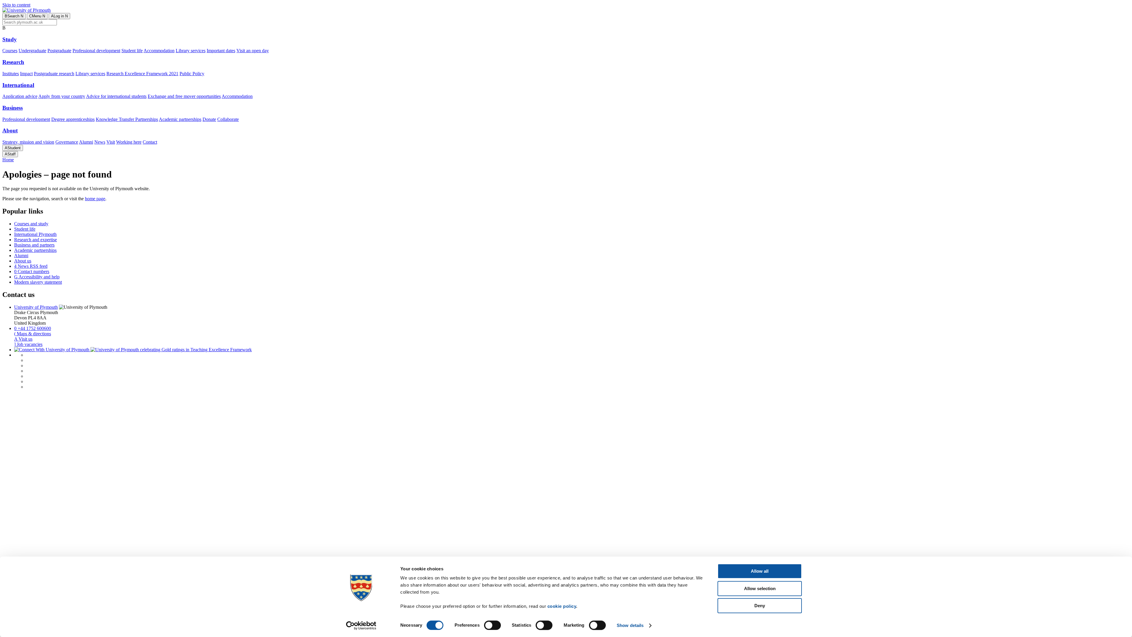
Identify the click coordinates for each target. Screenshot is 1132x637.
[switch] (492, 625)
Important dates (221, 50)
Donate (209, 119)
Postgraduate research (54, 73)
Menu (37, 16)
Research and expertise (35, 239)
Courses (9, 50)
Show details (630, 625)
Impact (26, 73)
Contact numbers (31, 271)
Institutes (10, 73)
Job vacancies (28, 344)
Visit (110, 142)
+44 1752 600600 (32, 328)
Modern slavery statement (38, 282)
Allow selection (760, 588)
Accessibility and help (37, 276)
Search (14, 16)
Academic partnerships (180, 119)
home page (95, 198)
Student (13, 148)
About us (22, 260)
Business (12, 108)
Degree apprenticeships (73, 119)
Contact (150, 142)
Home (8, 159)
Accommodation (159, 50)
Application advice (19, 96)
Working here (129, 142)
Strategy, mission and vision (28, 142)
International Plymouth (35, 234)
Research (13, 62)
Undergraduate (32, 50)
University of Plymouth (36, 307)
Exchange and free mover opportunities (184, 96)
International (18, 85)
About (10, 130)
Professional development (96, 50)
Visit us (23, 339)
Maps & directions (32, 333)
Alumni (86, 142)
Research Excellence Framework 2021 (142, 73)
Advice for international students (116, 96)
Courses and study (31, 223)
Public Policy (192, 73)
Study (9, 39)
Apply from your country (61, 96)
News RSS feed (30, 266)
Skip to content (16, 4)
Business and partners (34, 244)
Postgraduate (59, 50)
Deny (759, 605)
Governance (66, 142)
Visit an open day (252, 50)
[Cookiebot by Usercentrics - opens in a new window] (361, 625)
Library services (190, 50)
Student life (132, 50)
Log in (59, 16)
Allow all (760, 571)
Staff (10, 154)
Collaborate (228, 119)
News (99, 142)
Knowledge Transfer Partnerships (127, 119)
